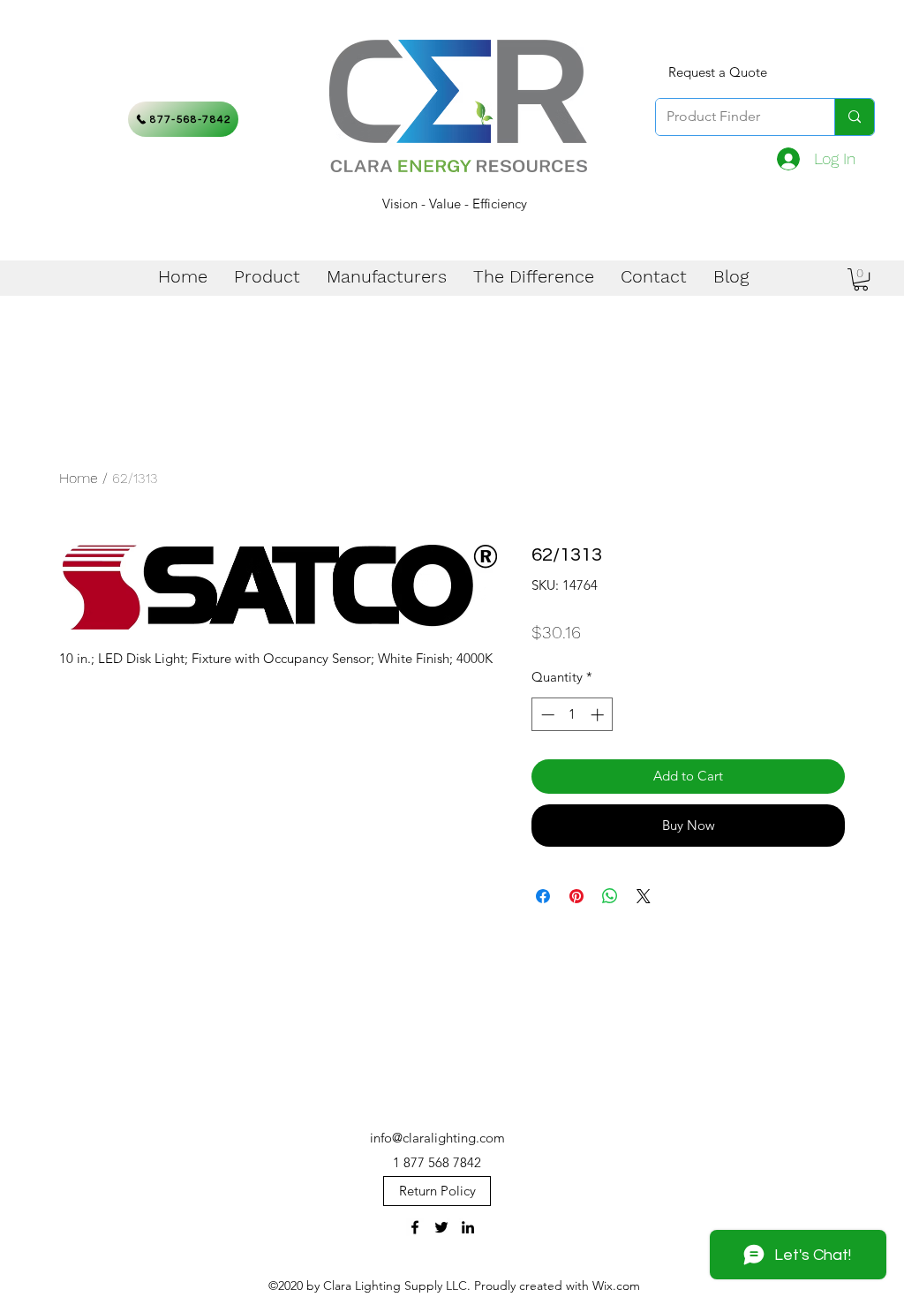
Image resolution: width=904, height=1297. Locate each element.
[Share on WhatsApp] (610, 896)
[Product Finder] (854, 117)
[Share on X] (643, 896)
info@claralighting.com (437, 1137)
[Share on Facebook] (543, 896)
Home (78, 478)
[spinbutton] (572, 714)
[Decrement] (546, 714)
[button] (861, 279)
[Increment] (599, 714)
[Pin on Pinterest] (576, 896)
